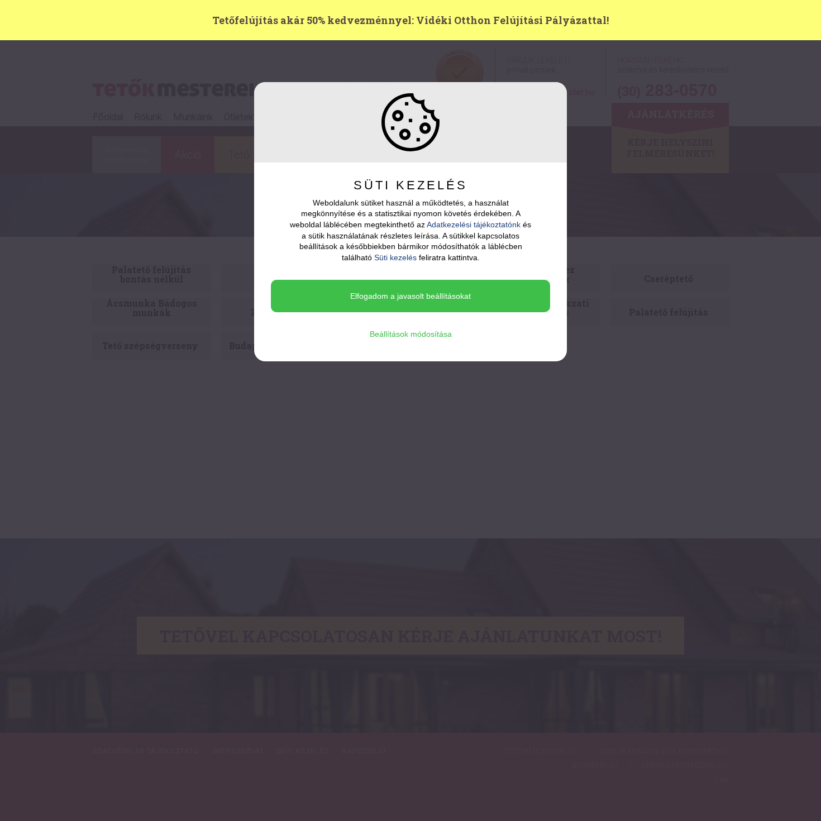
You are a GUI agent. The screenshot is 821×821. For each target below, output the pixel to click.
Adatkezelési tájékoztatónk (474, 224)
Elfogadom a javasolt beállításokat (410, 296)
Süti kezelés (395, 257)
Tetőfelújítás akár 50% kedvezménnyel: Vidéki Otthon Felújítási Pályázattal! (410, 20)
